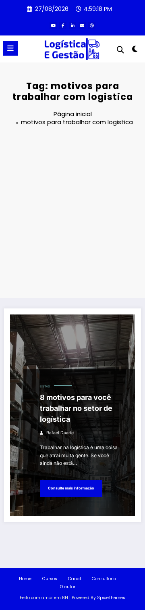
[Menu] (10, 48)
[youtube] (53, 25)
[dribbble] (91, 25)
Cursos (49, 579)
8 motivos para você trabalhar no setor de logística (76, 408)
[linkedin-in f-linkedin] (72, 25)
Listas (45, 386)
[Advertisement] (72, 213)
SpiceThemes (111, 598)
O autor (67, 587)
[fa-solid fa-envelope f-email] (82, 25)
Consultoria (104, 579)
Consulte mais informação (71, 488)
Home (25, 579)
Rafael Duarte (60, 432)
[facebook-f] (62, 25)
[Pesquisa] (120, 49)
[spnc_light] (135, 51)
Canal (74, 579)
